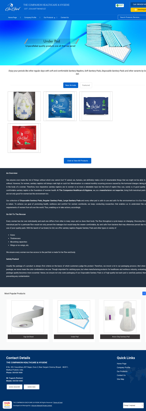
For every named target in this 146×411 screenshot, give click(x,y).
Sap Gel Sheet (28, 337)
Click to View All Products (77, 161)
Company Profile (30, 17)
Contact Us (65, 17)
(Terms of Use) (58, 402)
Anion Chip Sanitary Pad (121, 337)
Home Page (12, 17)
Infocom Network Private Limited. (41, 405)
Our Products (48, 17)
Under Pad (74, 337)
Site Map (120, 379)
